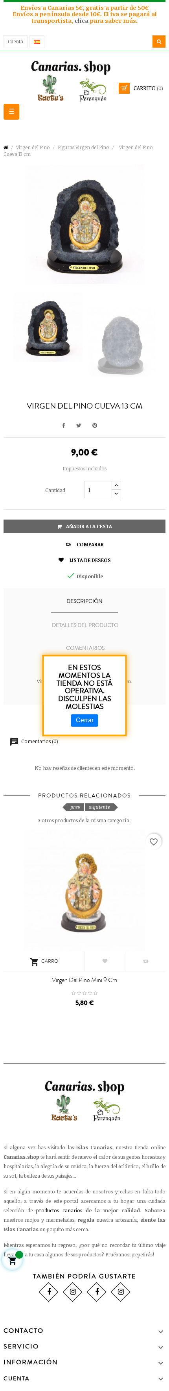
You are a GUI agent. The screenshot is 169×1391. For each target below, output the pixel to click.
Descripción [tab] (84, 601)
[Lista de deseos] (105, 961)
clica (82, 20)
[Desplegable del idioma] (36, 41)
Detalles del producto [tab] (85, 625)
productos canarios (59, 1210)
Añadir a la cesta (88, 526)
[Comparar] (145, 961)
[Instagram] (72, 1292)
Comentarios (85, 648)
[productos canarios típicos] (84, 80)
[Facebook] (48, 1292)
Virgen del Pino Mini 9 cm (84, 980)
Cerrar (85, 720)
